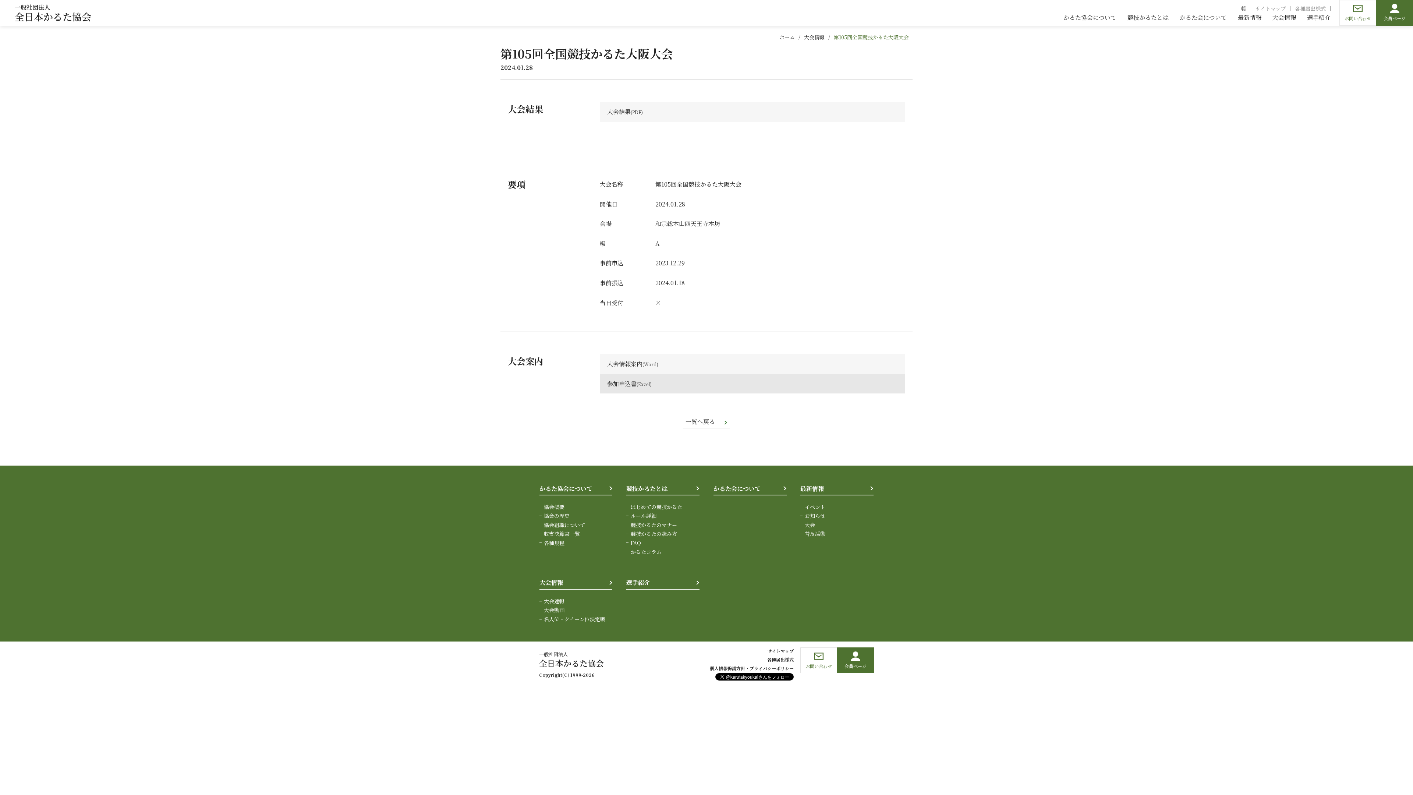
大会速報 (554, 601)
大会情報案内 (624, 364)
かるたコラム (646, 551)
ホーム (787, 37)
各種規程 (554, 543)
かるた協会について (565, 488)
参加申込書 (622, 383)
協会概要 (554, 506)
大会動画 (554, 610)
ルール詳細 (643, 515)
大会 (810, 525)
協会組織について (564, 525)
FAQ (636, 543)
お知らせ (815, 515)
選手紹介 (638, 582)
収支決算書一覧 (562, 533)
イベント (815, 506)
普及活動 (815, 533)
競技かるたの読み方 (654, 533)
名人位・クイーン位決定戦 (574, 619)
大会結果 (619, 111)
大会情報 (814, 37)
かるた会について (737, 488)
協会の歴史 (557, 515)
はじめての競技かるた (656, 506)
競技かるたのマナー (654, 525)
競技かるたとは (646, 488)
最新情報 (812, 488)
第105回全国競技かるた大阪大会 (871, 37)
